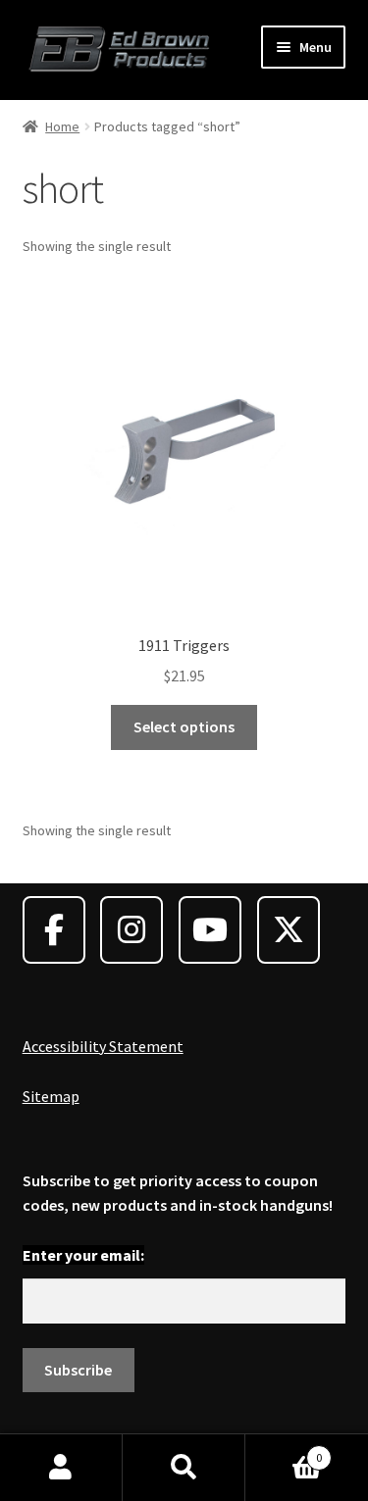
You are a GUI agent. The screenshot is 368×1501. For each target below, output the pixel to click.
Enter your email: (83, 1255)
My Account (61, 1467)
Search (184, 1467)
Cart (283, 1450)
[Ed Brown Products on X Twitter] (288, 930)
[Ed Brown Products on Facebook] (54, 930)
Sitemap (51, 1096)
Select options (184, 726)
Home (62, 126)
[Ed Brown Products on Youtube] (210, 930)
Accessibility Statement (103, 1046)
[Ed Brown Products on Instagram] (131, 930)
